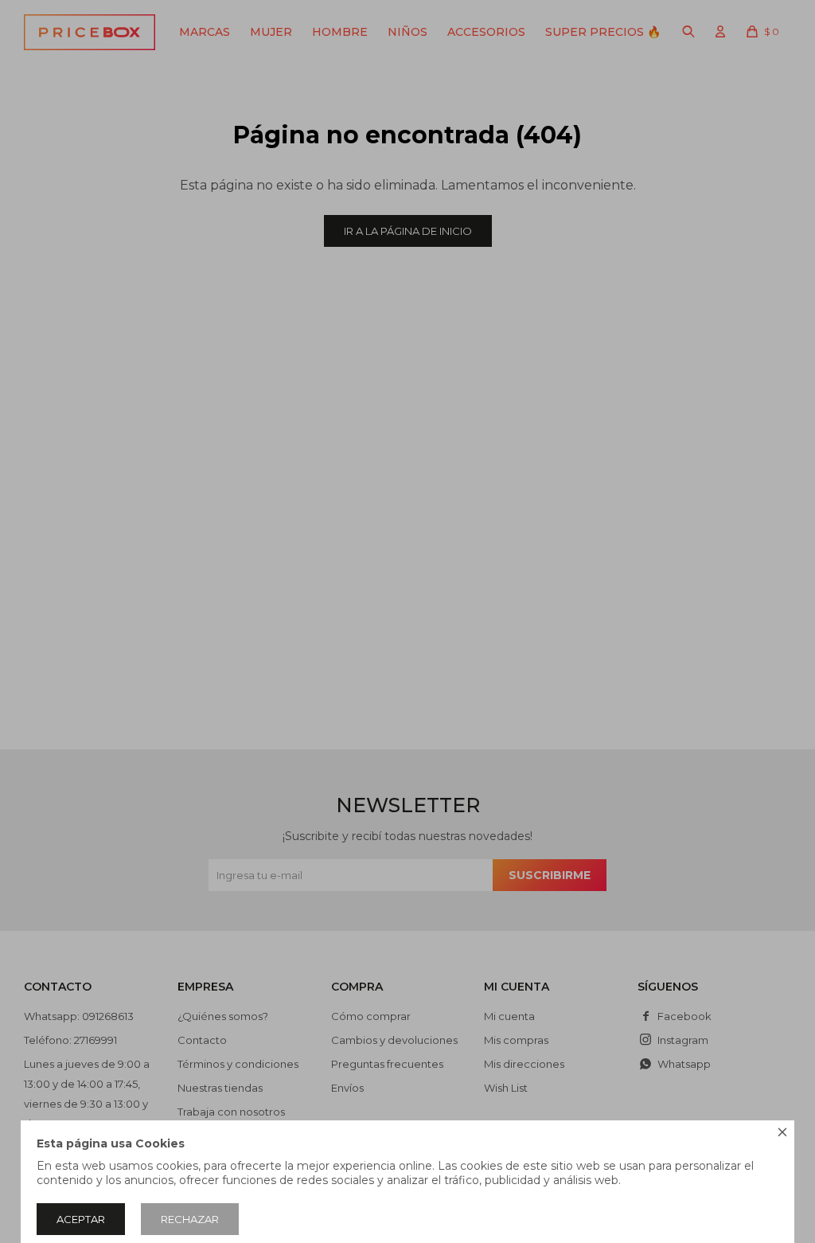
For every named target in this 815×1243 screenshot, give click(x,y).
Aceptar (81, 1219)
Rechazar (190, 1219)
